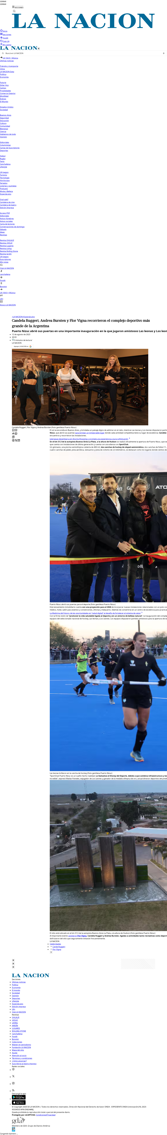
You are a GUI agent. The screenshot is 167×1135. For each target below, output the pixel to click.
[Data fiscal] (13, 1131)
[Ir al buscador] (14, 11)
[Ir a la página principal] (83, 28)
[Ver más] (51, 952)
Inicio (5, 31)
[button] (83, 176)
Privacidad (50, 1115)
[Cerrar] (38, 48)
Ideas (2, 232)
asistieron (77, 936)
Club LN (6, 41)
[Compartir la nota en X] (16, 440)
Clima (2, 69)
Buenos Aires (5, 115)
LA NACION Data (7, 71)
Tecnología (4, 178)
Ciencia (3, 131)
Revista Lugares (7, 246)
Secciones (7, 34)
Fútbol (2, 156)
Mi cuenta (7, 45)
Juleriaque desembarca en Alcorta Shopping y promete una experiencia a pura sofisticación (89, 439)
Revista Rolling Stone (9, 251)
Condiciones (41, 1115)
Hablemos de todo (8, 134)
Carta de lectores (7, 224)
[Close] (13, 960)
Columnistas (5, 145)
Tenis (2, 161)
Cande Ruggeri (58, 946)
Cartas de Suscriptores (10, 148)
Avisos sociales (6, 221)
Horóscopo (5, 180)
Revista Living (6, 248)
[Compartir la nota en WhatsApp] (16, 433)
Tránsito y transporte (9, 66)
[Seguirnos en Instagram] (13, 1084)
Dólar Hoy (4, 85)
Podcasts (4, 188)
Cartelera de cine (7, 202)
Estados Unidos (6, 107)
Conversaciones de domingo (12, 226)
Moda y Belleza (6, 191)
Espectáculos (28, 316)
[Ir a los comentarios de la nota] (16, 430)
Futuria (3, 82)
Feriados (3, 183)
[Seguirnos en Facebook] (13, 1070)
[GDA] (18, 1123)
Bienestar (4, 129)
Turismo (3, 175)
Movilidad (4, 96)
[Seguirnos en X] (13, 1077)
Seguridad (4, 118)
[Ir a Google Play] (19, 1099)
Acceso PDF (5, 213)
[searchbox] (83, 53)
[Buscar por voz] (163, 53)
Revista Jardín (6, 254)
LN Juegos (4, 172)
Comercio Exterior (8, 93)
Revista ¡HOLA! (6, 243)
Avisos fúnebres (7, 218)
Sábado (3, 229)
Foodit (5, 38)
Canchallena (5, 164)
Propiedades (5, 90)
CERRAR (3, 1)
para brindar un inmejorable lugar (90, 433)
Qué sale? (4, 199)
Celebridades (55, 944)
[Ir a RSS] (13, 1091)
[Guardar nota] (13, 430)
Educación (4, 120)
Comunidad (5, 126)
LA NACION (17, 316)
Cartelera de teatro (8, 205)
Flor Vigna (56, 949)
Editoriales (4, 142)
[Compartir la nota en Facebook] (13, 440)
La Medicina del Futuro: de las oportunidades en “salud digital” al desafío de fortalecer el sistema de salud (95, 613)
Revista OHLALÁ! (7, 240)
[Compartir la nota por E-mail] (18, 440)
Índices (3, 99)
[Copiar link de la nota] (13, 437)
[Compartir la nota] (13, 433)
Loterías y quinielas (8, 186)
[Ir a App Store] (19, 1104)
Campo (3, 88)
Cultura (3, 123)
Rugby (2, 158)
